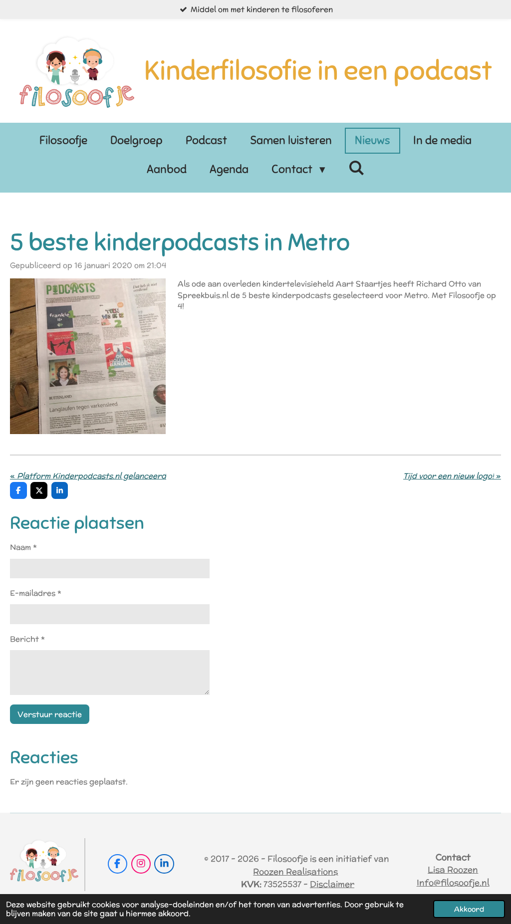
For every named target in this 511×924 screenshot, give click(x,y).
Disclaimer (332, 884)
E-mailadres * (35, 593)
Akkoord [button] (469, 909)
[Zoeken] (356, 168)
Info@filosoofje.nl (453, 883)
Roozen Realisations (295, 872)
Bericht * (27, 639)
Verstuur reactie (49, 714)
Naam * (23, 547)
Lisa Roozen (453, 870)
